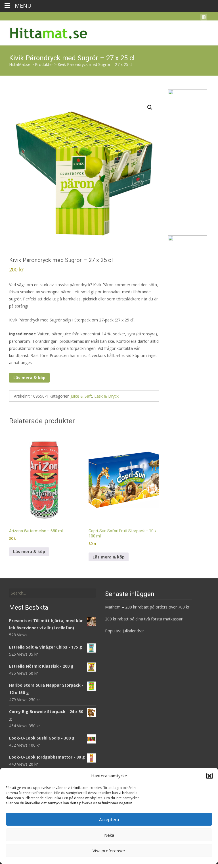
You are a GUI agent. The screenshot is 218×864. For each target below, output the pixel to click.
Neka (109, 835)
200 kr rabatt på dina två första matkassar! (144, 619)
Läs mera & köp (29, 377)
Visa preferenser (109, 850)
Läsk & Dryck (106, 396)
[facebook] (203, 18)
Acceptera (109, 819)
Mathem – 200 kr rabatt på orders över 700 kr (147, 607)
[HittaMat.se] (44, 31)
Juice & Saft (81, 396)
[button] (209, 776)
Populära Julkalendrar (124, 631)
